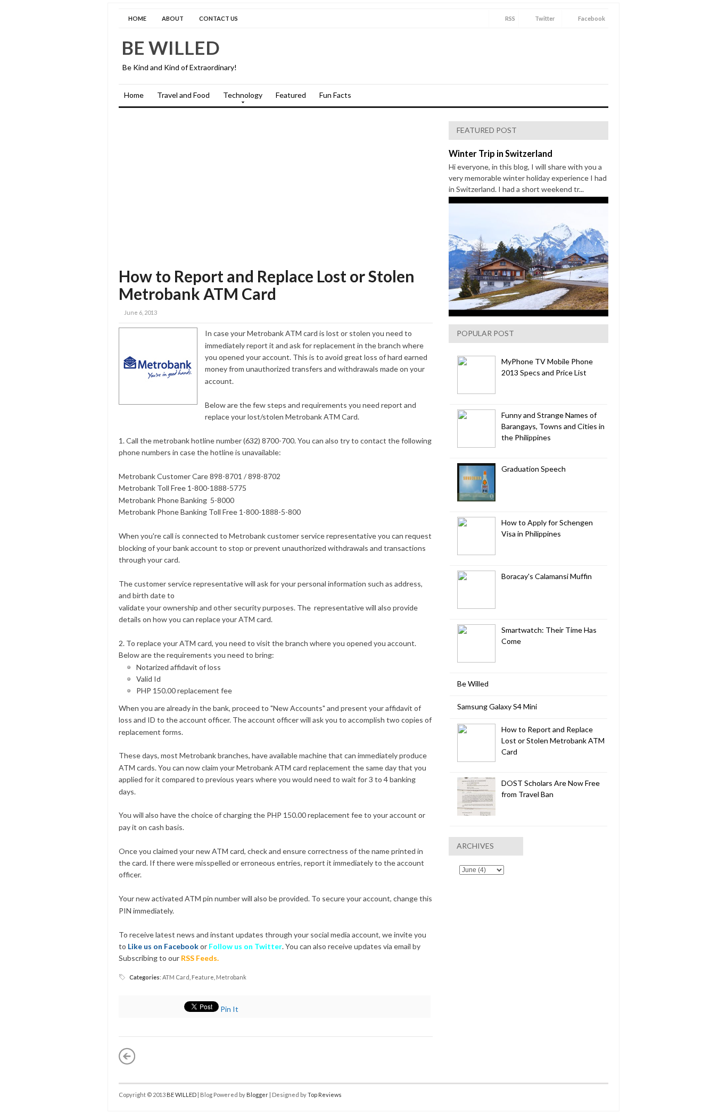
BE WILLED (170, 47)
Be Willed (473, 683)
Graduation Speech (533, 468)
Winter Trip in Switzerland (500, 153)
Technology (240, 98)
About (173, 18)
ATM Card (175, 977)
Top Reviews (325, 1094)
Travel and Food (183, 94)
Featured (291, 94)
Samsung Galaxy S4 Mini (497, 706)
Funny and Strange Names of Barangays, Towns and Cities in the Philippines (553, 426)
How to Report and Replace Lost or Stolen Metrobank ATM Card (267, 284)
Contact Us (218, 18)
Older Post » (424, 1056)
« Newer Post (127, 1056)
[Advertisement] (276, 193)
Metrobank (231, 977)
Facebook (591, 18)
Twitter (545, 18)
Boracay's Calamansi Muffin (546, 576)
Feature (203, 977)
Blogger (257, 1094)
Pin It (229, 1009)
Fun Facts (335, 94)
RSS (510, 18)
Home (137, 18)
